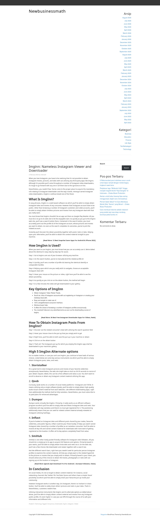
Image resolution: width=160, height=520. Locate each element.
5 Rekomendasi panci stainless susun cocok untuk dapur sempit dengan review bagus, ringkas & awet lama (115, 182)
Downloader (58, 504)
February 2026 (126, 36)
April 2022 (127, 122)
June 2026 (127, 24)
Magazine (104, 514)
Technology (127, 149)
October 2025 (126, 48)
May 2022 (127, 119)
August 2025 (126, 55)
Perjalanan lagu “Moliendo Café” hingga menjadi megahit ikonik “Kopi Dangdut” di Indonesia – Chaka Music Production (114, 190)
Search (102, 164)
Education (127, 137)
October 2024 (126, 85)
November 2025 (125, 45)
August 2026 (126, 18)
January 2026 (126, 39)
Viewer (76, 504)
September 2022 (125, 110)
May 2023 (127, 95)
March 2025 (127, 70)
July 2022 (128, 113)
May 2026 (127, 27)
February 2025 (126, 73)
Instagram (70, 504)
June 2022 (127, 116)
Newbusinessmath (47, 11)
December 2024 (125, 79)
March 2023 (127, 101)
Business (128, 134)
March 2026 (127, 33)
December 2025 (125, 42)
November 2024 (125, 82)
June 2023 (127, 92)
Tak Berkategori (125, 146)
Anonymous (50, 504)
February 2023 (126, 104)
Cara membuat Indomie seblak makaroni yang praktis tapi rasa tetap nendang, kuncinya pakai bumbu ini (114, 212)
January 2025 (126, 76)
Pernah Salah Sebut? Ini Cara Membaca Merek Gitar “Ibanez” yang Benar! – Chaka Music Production (114, 204)
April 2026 (127, 30)
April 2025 (127, 67)
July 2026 (128, 21)
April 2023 (127, 98)
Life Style (128, 143)
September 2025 (125, 51)
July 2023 (128, 89)
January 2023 (126, 107)
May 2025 (127, 64)
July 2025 (128, 58)
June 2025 (127, 61)
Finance (128, 140)
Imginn (65, 504)
